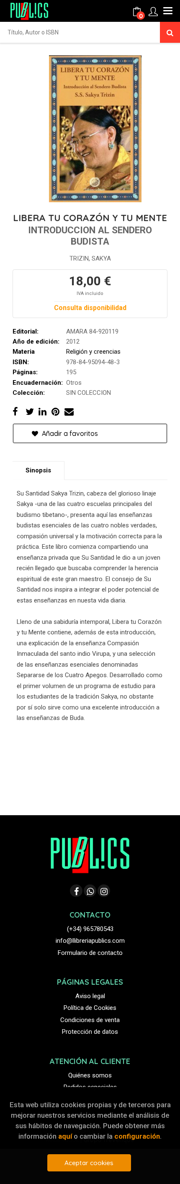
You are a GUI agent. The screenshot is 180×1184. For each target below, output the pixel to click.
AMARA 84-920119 (92, 331)
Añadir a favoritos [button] (69, 433)
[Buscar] (170, 32)
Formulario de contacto (90, 953)
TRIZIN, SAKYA (90, 258)
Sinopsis (38, 470)
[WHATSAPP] (90, 890)
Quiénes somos (90, 1075)
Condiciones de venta (90, 1020)
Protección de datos (90, 1031)
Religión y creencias (93, 351)
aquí (65, 1136)
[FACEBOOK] (76, 890)
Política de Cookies (90, 1008)
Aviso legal (90, 996)
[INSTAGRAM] (104, 890)
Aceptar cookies (88, 1163)
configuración (137, 1136)
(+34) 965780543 (90, 929)
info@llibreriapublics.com (90, 940)
